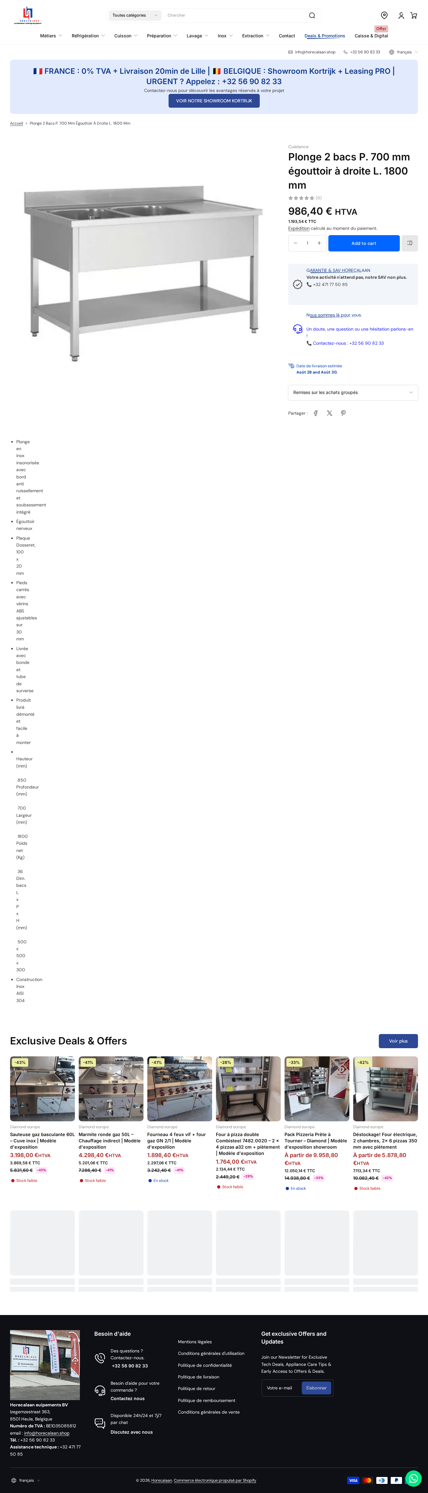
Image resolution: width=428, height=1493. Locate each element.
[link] (315, 413)
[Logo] (28, 15)
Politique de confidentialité (205, 1365)
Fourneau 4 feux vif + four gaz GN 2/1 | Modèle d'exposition (176, 1141)
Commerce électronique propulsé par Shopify (215, 1480)
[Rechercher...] (312, 15)
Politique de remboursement (206, 1400)
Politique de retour (196, 1388)
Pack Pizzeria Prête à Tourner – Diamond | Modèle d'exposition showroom (315, 1141)
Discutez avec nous (132, 1432)
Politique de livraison (198, 1377)
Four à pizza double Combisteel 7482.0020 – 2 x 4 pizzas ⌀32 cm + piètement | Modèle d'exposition (248, 1144)
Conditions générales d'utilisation (211, 1353)
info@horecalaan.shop (47, 1433)
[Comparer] (410, 243)
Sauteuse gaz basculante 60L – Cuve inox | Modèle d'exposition (42, 1141)
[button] (135, 15)
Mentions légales (195, 1342)
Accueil (16, 123)
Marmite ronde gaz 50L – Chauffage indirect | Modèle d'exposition (110, 1141)
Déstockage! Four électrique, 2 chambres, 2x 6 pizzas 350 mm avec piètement (385, 1141)
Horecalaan (161, 1480)
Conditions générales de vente (209, 1412)
